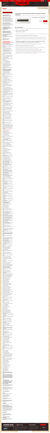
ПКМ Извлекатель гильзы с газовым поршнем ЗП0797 (7, 272)
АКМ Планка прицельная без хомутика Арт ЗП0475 (7, 121)
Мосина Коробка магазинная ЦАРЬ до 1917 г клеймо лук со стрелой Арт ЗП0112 (8, 175)
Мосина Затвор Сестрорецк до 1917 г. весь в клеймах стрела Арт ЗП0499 (8, 161)
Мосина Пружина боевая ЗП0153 (6, 225)
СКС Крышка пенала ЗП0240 (6, 344)
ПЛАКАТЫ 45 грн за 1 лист (7, 398)
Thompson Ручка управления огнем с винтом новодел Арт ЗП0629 (8, 92)
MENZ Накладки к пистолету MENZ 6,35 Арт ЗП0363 (8, 74)
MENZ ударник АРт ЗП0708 (6, 75)
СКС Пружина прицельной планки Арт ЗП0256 (7, 357)
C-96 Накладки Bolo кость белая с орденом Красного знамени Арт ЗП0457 (8, 50)
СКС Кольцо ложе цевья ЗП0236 (6, 341)
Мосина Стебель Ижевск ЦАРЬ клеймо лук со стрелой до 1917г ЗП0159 (8, 242)
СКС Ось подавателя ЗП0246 (6, 352)
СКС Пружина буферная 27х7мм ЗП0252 (7, 353)
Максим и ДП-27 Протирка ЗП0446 (6, 152)
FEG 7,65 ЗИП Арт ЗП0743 (6, 60)
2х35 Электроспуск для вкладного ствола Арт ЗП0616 (7, 46)
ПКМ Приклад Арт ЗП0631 (6, 282)
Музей (24, 0)
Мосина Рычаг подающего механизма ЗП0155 (7, 231)
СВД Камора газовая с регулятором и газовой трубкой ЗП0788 (8, 315)
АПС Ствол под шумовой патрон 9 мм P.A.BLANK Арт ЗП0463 (7, 139)
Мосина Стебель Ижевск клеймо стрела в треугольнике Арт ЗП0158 (7, 240)
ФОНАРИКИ (4, 412)
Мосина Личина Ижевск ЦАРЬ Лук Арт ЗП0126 (7, 193)
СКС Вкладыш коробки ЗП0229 (6, 338)
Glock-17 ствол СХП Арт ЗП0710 (6, 62)
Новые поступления (7, 12)
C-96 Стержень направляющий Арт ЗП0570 (8, 55)
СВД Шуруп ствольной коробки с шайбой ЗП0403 (7, 334)
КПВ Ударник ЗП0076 (5, 151)
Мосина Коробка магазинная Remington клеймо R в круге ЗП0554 (7, 169)
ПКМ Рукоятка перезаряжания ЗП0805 (7, 284)
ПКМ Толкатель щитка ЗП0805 (6, 286)
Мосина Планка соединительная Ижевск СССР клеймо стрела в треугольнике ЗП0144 (8, 215)
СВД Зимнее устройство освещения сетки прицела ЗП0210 (7, 313)
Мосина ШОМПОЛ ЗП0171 (6, 249)
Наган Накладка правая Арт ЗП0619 (7, 257)
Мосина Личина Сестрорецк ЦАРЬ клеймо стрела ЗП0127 (7, 195)
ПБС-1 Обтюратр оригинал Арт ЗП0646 (7, 262)
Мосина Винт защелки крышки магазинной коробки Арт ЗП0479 (7, 155)
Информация (12, 0)
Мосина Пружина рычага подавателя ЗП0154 (8, 228)
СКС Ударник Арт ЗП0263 (5, 360)
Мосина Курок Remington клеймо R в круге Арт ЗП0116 (7, 180)
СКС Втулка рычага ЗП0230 (6, 339)
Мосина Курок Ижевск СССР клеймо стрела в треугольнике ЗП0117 (8, 182)
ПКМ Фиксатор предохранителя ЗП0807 (7, 289)
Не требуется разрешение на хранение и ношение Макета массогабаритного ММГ (29, 49)
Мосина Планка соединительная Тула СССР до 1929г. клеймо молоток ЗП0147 (8, 219)
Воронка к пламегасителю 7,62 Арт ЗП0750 (8, 142)
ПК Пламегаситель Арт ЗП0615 (6, 263)
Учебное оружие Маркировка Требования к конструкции (25, 45)
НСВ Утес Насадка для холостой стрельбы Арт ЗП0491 (8, 261)
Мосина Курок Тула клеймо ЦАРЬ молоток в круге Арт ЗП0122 (8, 187)
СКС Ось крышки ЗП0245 (5, 351)
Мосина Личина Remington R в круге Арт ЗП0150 (7, 190)
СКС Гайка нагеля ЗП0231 (6, 340)
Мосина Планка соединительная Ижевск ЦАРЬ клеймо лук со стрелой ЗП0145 (7, 217)
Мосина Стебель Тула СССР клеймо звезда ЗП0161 (8, 245)
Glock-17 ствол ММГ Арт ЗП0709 (6, 61)
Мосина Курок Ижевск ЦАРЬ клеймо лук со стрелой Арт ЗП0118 (8, 183)
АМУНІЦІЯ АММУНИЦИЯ (8, 24)
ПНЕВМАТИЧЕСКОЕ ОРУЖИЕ (7, 401)
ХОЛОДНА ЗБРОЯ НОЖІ (7, 415)
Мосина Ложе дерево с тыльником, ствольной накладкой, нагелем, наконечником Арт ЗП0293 (7, 202)
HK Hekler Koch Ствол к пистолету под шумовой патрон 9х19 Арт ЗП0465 (7, 65)
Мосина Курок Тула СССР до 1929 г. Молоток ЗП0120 (8, 178)
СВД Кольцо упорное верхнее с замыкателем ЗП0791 (8, 316)
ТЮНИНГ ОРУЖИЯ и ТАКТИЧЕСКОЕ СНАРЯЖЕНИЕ (8, 408)
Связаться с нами (43, 424)
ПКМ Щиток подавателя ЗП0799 (6, 290)
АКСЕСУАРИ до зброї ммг (8, 19)
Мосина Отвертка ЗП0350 (5, 207)
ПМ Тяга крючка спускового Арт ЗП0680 (7, 298)
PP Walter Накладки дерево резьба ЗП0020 (7, 88)
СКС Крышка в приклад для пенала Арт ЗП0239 (7, 343)
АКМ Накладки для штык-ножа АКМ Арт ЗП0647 (7, 115)
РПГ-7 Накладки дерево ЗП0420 (6, 306)
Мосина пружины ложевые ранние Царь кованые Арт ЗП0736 (7, 229)
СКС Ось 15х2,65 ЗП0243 (5, 350)
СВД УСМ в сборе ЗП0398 (5, 331)
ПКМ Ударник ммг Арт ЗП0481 (6, 288)
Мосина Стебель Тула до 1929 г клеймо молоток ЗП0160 (7, 243)
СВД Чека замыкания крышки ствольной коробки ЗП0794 (7, 332)
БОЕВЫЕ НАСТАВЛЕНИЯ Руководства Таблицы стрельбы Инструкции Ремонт (7, 32)
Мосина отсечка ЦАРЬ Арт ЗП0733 (7, 208)
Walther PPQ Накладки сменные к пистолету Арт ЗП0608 (8, 94)
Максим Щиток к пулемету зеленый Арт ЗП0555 (7, 153)
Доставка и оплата (5, 0)
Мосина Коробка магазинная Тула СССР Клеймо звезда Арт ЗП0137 (7, 174)
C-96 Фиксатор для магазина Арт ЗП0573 (7, 56)
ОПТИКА (7, 393)
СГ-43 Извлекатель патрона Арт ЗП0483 (7, 337)
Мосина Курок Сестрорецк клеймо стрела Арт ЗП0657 (8, 185)
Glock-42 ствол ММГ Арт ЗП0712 (6, 63)
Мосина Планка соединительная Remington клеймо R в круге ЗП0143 (8, 214)
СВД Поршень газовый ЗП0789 (6, 323)
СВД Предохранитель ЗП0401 (6, 324)
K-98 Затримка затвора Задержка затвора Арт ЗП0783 (7, 67)
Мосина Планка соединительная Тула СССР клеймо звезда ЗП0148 (8, 220)
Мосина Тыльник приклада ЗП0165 (7, 248)
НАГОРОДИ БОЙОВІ (6, 391)
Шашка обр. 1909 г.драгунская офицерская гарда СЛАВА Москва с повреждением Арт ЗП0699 (7, 373)
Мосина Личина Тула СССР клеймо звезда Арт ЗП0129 (7, 197)
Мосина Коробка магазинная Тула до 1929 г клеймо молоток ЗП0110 (8, 172)
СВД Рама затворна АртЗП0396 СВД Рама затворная (7, 330)
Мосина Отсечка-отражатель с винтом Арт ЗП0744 (7, 209)
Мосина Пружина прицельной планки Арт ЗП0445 (7, 226)
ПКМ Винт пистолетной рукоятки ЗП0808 (7, 265)
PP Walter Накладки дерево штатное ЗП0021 (8, 89)
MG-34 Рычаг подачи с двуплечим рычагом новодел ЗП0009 (8, 81)
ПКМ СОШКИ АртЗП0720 (5, 285)
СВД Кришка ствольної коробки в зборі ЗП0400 (7, 319)
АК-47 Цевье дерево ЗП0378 (6, 102)
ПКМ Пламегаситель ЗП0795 (20, 31)
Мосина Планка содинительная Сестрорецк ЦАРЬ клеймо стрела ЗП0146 (8, 212)
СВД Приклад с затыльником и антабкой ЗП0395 (7, 326)
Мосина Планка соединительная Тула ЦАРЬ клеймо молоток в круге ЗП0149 (8, 222)
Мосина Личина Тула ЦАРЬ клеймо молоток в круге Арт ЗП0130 (8, 200)
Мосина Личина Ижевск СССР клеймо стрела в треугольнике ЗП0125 (8, 192)
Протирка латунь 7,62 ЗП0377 (6, 302)
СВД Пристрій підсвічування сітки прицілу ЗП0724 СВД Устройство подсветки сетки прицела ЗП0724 (7, 328)
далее (39, 44)
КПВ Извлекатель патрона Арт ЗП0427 (7, 149)
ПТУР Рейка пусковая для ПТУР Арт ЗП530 (7, 303)
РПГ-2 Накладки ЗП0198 (5, 304)
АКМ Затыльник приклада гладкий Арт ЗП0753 (7, 109)
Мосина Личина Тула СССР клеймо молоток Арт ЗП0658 (8, 198)
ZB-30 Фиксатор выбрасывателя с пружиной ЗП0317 (8, 96)
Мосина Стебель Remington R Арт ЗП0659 (7, 237)
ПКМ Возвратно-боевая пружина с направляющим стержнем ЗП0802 (6, 267)
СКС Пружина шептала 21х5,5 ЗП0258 (7, 359)
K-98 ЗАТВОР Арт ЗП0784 (5, 66)
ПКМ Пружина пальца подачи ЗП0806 (7, 283)
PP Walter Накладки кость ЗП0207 (6, 90)
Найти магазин (19, 0)
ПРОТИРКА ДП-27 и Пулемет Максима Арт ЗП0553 (7, 301)
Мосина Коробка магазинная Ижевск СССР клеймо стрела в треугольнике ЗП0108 (7, 170)
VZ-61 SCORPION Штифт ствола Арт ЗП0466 (8, 93)
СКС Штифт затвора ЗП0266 (6, 362)
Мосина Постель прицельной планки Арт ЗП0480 (7, 224)
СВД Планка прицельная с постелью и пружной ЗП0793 (7, 322)
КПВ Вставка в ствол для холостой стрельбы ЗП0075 (8, 146)
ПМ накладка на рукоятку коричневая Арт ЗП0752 (7, 297)
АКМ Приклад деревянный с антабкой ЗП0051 (7, 122)
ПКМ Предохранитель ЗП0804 (6, 281)
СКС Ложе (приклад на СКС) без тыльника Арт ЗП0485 (7, 345)
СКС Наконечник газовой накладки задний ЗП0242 (7, 349)
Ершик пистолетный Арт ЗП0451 (6, 143)
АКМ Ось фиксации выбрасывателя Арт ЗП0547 (7, 119)
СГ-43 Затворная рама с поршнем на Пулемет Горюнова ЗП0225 (7, 336)
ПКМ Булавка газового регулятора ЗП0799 (7, 264)
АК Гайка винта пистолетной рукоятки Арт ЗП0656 (7, 99)
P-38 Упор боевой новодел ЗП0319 (7, 87)
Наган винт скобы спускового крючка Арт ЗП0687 (7, 253)
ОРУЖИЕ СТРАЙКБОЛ (6, 396)
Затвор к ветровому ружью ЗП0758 (7, 145)
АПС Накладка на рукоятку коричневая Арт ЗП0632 (8, 136)
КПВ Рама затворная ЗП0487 (6, 150)
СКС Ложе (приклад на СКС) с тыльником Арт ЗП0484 (8, 347)
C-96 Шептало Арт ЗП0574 (6, 57)
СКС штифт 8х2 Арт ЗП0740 (6, 361)
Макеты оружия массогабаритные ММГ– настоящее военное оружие (27, 35)
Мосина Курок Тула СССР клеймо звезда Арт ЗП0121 (8, 188)
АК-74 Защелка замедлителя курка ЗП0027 (8, 103)
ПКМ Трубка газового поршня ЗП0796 (7, 287)
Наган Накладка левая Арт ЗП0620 (7, 256)
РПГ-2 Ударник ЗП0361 (5, 305)
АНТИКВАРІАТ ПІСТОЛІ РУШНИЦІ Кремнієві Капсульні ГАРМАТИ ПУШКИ (7, 28)
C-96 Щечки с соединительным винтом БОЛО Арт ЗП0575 (8, 59)
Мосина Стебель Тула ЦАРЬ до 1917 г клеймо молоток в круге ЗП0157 (7, 247)
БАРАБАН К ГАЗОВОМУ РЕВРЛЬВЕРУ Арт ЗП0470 (7, 141)
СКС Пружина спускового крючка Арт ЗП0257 (8, 358)
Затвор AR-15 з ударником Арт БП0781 (7, 144)
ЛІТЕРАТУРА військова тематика (8, 388)
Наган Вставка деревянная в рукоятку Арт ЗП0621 (7, 255)
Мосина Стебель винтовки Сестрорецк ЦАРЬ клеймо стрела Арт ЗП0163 (8, 238)
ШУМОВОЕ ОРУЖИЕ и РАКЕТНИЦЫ (8, 418)
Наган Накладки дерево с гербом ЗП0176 (7, 258)
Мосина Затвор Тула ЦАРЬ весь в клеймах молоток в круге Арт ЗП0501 (7, 163)
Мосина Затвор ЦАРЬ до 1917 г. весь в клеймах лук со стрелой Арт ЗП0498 (7, 164)
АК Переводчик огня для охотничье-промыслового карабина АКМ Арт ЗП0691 (7, 101)
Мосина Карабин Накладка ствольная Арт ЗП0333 (7, 167)
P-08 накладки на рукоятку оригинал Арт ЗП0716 (7, 86)
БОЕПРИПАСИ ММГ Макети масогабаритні (7, 36)
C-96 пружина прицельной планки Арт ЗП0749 (7, 54)
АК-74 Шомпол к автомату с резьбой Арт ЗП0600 (7, 105)
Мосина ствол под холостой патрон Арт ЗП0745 (7, 235)
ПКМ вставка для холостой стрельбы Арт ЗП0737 (7, 268)
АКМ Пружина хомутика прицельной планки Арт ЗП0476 (8, 128)
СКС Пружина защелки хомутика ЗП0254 (7, 354)
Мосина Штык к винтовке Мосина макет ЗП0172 (7, 250)
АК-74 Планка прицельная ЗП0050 (6, 104)
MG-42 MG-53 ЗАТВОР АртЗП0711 (6, 82)
